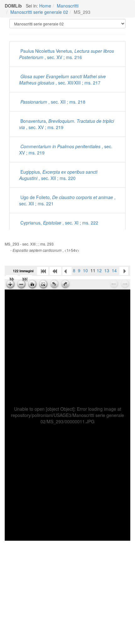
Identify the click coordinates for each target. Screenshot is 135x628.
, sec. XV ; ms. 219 (65, 149)
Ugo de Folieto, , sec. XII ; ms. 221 (67, 200)
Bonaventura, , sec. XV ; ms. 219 (66, 124)
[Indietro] (67, 270)
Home (45, 6)
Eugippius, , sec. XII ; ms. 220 (58, 175)
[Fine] (26, 278)
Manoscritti (67, 6)
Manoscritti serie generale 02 (39, 12)
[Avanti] (123, 270)
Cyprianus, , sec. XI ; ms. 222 (58, 222)
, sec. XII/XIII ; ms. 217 (62, 79)
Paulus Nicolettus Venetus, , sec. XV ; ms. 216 (66, 54)
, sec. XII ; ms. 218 (52, 102)
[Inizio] (42, 270)
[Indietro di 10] (55, 270)
